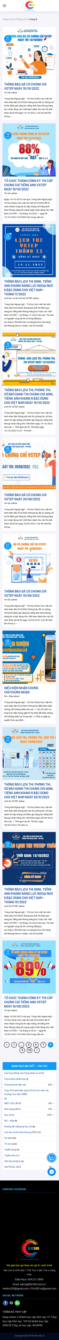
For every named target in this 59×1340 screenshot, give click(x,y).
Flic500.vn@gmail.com (43, 1288)
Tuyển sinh (9, 1155)
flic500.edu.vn (38, 1335)
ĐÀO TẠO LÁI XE (12, 1103)
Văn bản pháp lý (12, 1161)
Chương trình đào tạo (15, 1084)
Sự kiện (8, 1138)
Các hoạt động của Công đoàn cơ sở (22, 1073)
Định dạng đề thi (12, 1109)
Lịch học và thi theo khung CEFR (20, 1132)
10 (29, 1050)
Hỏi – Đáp (9, 1120)
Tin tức (7, 1144)
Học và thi (9, 1115)
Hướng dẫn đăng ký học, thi (18, 1126)
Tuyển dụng (10, 1149)
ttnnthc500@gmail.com (16, 1288)
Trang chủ (7, 19)
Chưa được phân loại (14, 1079)
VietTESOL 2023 (12, 1167)
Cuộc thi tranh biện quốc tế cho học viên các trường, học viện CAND (26, 1092)
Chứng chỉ (21, 19)
